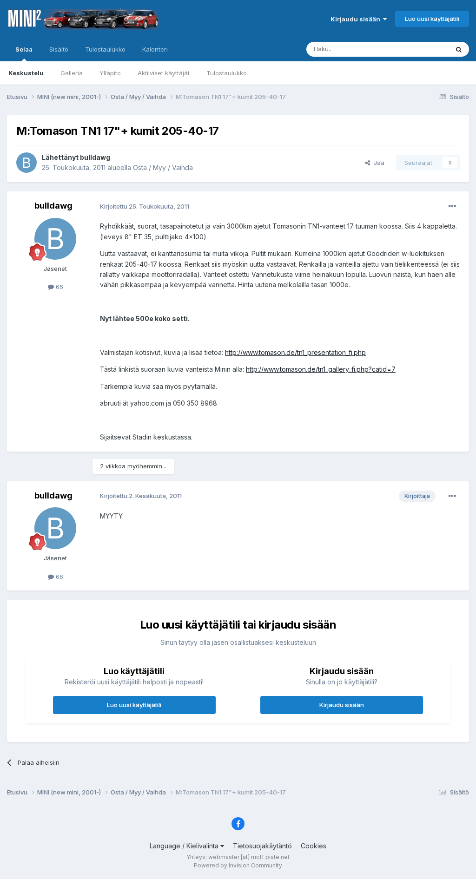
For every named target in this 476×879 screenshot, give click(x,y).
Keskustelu (26, 73)
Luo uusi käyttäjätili (432, 18)
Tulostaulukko (226, 73)
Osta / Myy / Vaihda (163, 167)
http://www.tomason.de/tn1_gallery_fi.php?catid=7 (321, 369)
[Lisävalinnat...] (452, 206)
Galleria (71, 73)
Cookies (313, 846)
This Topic (421, 49)
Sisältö (58, 49)
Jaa (377, 162)
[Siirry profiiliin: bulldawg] (26, 162)
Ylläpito (110, 73)
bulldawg (95, 157)
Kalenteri (155, 49)
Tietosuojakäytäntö (262, 846)
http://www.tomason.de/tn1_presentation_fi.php (295, 352)
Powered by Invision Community (238, 865)
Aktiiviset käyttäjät (164, 73)
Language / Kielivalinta (185, 846)
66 (58, 286)
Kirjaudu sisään (357, 19)
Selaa (24, 49)
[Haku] (459, 49)
